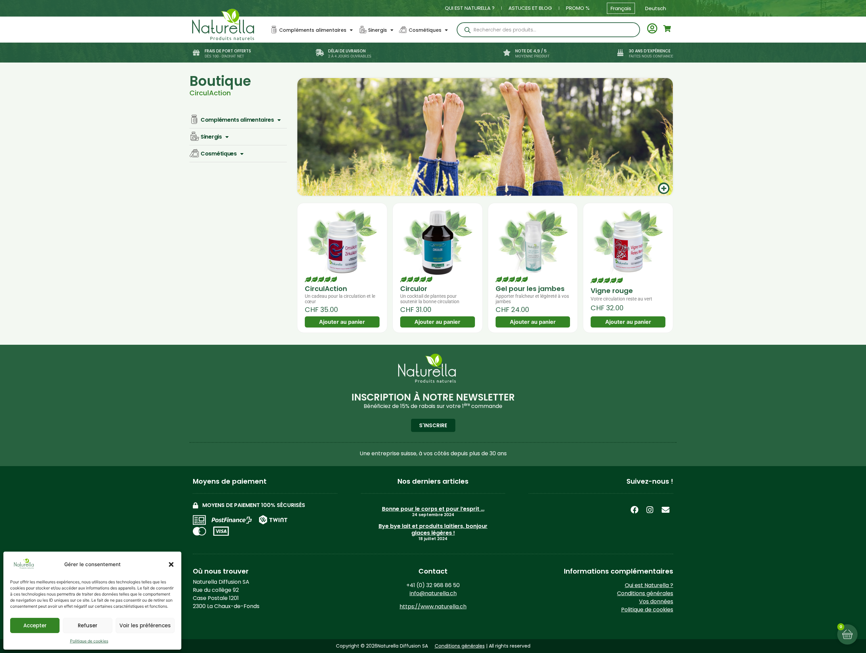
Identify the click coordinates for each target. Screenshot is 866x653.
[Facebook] (634, 510)
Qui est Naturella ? (470, 7)
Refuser (87, 625)
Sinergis (377, 30)
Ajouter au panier (342, 321)
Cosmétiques (425, 30)
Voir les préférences (145, 625)
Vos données (656, 601)
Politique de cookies (89, 641)
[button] (171, 564)
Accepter (35, 625)
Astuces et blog (530, 7)
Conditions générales (645, 593)
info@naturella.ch (433, 593)
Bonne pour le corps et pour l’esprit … (433, 509)
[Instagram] (650, 510)
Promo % (578, 7)
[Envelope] (665, 510)
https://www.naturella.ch (433, 606)
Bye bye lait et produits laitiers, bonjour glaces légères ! (433, 529)
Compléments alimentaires (312, 30)
